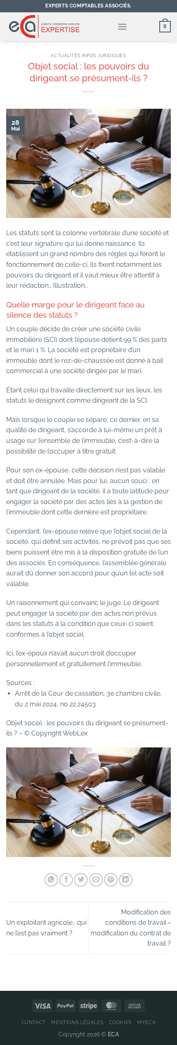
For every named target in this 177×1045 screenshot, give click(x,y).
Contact (33, 1022)
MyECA (146, 1022)
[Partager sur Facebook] (66, 880)
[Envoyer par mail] (96, 880)
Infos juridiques (104, 55)
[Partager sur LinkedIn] (126, 880)
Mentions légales (77, 1022)
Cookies (120, 1022)
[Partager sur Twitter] (81, 880)
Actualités (66, 55)
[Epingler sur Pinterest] (111, 880)
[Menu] (122, 26)
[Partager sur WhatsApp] (51, 880)
